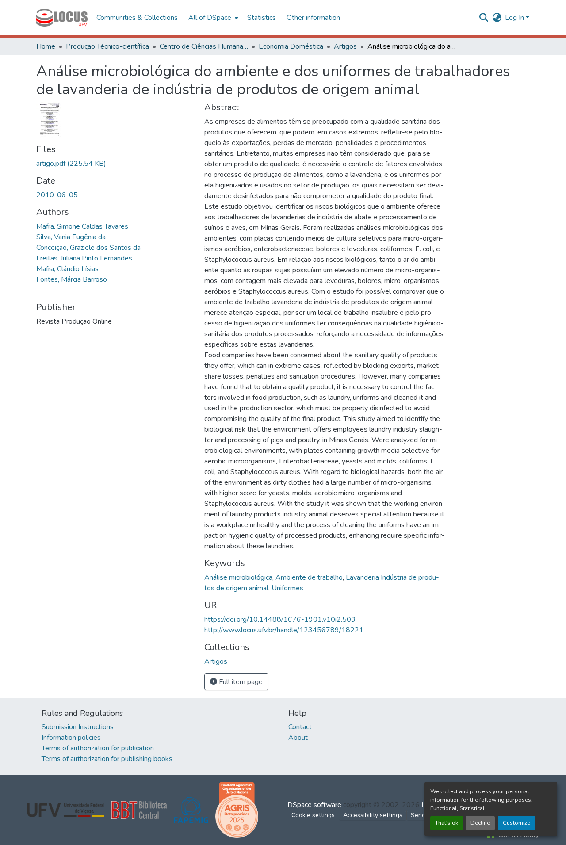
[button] (62, 18)
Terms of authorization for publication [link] (98, 748)
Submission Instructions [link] (78, 727)
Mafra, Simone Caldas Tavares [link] (82, 226)
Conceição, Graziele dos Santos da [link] (88, 247)
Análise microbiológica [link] (238, 577)
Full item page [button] (240, 682)
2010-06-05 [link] (57, 195)
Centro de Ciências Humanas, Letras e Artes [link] (204, 46)
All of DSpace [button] (209, 18)
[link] (115, 163)
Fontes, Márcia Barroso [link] (71, 279)
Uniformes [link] (287, 588)
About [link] (298, 737)
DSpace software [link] (314, 805)
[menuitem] (212, 17)
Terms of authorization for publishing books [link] (107, 759)
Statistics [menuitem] (261, 18)
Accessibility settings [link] (372, 815)
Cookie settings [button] (313, 815)
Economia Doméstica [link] (291, 46)
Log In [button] (515, 18)
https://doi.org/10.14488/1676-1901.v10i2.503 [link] (280, 619)
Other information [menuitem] (313, 18)
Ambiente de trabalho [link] (309, 577)
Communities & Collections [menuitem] (137, 18)
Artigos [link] (345, 46)
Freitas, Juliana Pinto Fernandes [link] (84, 258)
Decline (480, 823)
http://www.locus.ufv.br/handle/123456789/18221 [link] (283, 630)
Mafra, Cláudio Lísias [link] (67, 269)
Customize (516, 823)
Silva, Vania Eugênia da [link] (71, 237)
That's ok (446, 823)
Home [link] (45, 46)
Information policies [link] (71, 737)
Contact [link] (300, 727)
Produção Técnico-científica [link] (107, 46)
